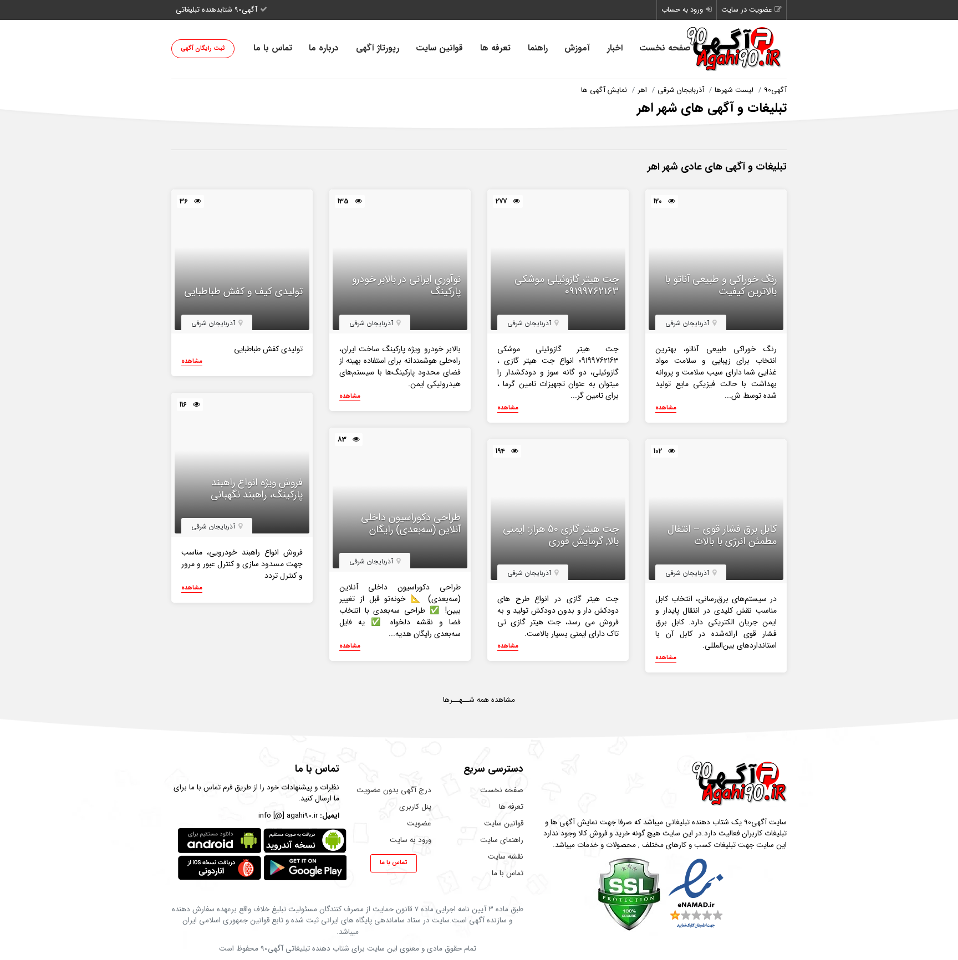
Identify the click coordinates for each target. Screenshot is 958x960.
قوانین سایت (439, 48)
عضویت (419, 823)
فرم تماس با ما (210, 787)
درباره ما (324, 48)
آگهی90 (775, 90)
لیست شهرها (734, 90)
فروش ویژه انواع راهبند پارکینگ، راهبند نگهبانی (257, 489)
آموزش (577, 48)
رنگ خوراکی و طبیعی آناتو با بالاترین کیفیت (721, 285)
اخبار (615, 48)
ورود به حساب (682, 10)
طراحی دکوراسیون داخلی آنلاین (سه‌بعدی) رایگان (411, 524)
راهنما (538, 48)
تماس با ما (272, 48)
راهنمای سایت (501, 840)
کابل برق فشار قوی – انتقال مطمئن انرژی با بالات (722, 535)
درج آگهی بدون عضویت (393, 790)
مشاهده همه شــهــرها (479, 700)
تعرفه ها (495, 48)
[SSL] (629, 894)
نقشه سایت (505, 857)
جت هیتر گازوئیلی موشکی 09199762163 (566, 285)
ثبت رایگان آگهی (203, 48)
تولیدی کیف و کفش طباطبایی (243, 292)
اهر (642, 90)
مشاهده (665, 408)
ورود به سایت (410, 840)
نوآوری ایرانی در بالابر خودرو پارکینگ (406, 285)
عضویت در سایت (746, 10)
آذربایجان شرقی (681, 90)
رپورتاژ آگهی (377, 48)
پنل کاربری (415, 807)
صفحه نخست (665, 48)
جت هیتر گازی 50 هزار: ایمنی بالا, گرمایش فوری (561, 535)
